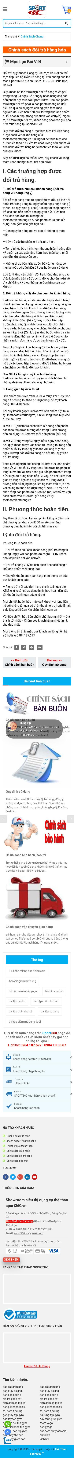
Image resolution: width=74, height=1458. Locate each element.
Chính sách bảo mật (17, 1160)
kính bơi (44, 1439)
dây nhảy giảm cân (14, 1439)
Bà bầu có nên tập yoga (23, 991)
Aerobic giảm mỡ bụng (22, 981)
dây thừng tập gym (51, 1419)
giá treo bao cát (12, 1398)
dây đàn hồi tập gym (15, 1423)
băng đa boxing (12, 1394)
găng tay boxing (12, 1390)
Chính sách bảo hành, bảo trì (26, 855)
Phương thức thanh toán (20, 1145)
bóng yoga (46, 1427)
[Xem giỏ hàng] (66, 9)
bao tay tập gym (12, 1419)
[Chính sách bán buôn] (37, 703)
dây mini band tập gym (16, 1427)
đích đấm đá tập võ (14, 1402)
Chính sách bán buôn (19, 665)
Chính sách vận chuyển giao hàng (29, 927)
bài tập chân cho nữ (20, 1011)
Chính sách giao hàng (18, 1150)
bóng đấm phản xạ (14, 1406)
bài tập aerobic (54, 991)
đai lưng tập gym (50, 1414)
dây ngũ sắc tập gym (15, 1431)
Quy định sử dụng (54, 665)
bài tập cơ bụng (50, 1011)
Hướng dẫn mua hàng (18, 1135)
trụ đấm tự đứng (12, 1410)
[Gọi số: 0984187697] (8, 1424)
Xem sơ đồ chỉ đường (37, 1366)
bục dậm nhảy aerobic (53, 1431)
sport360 (35, 1453)
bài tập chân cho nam (46, 1001)
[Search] (66, 23)
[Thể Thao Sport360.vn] (37, 9)
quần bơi (45, 1435)
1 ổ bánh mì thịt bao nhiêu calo (27, 970)
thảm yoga (46, 1423)
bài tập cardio (17, 1001)
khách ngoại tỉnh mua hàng (21, 1140)
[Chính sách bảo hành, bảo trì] (37, 833)
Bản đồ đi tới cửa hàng (19, 1221)
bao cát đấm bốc (13, 1386)
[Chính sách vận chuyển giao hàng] (37, 899)
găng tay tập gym (13, 1414)
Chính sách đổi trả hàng (19, 1155)
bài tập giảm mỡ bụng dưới (25, 1021)
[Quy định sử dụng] (37, 763)
